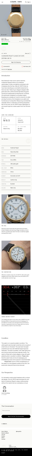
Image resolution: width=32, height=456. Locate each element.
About (2, 437)
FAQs (10, 445)
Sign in (29, 2)
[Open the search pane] (26, 2)
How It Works (4, 431)
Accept (3, 452)
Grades (3, 436)
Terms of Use (12, 446)
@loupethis (18, 431)
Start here (10, 69)
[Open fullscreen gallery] (16, 20)
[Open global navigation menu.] (2, 2)
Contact (3, 439)
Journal (3, 434)
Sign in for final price (16, 62)
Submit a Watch (5, 433)
